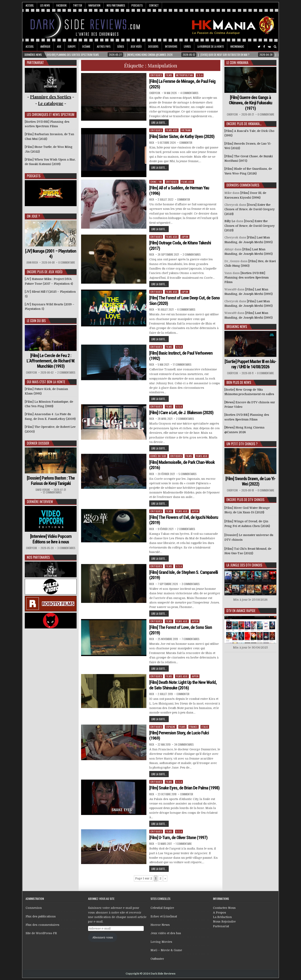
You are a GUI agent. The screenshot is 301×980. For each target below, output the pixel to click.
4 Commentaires (189, 93)
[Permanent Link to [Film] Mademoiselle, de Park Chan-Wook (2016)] (114, 471)
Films (169, 75)
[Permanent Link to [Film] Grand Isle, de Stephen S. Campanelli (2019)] (114, 583)
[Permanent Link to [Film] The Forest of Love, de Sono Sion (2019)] (114, 637)
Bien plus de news (238, 382)
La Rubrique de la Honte (210, 46)
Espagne (170, 726)
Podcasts (137, 5)
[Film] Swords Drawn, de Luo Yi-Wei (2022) (250, 481)
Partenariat (221, 926)
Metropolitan (184, 75)
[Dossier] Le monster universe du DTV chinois (248, 537)
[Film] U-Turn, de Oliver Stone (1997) (178, 837)
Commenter (185, 142)
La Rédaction (222, 917)
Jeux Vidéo (136, 46)
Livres (187, 46)
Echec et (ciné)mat (163, 916)
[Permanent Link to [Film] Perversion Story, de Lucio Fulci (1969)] (114, 742)
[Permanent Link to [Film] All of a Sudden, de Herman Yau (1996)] (114, 204)
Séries (120, 46)
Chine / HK (156, 181)
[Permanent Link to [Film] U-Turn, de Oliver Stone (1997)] (114, 846)
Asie (59, 46)
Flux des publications (41, 916)
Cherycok (154, 93)
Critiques (156, 75)
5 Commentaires (188, 474)
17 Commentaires (182, 364)
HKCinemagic (237, 46)
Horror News (160, 924)
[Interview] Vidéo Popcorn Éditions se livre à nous (50, 539)
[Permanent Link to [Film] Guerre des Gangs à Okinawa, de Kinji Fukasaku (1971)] (250, 80)
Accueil (30, 5)
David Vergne (43, 489)
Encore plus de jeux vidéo (44, 271)
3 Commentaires (191, 584)
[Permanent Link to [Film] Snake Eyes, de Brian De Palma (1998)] (114, 797)
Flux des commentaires (42, 924)
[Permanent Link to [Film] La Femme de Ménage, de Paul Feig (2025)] (114, 97)
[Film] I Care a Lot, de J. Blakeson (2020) (181, 412)
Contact (154, 5)
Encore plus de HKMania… (243, 123)
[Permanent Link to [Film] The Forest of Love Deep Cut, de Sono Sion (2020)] (114, 308)
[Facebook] (264, 46)
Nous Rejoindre (224, 921)
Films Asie (172, 130)
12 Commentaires (52, 492)
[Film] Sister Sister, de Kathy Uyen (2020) (181, 136)
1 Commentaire (184, 843)
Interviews (171, 46)
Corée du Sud (158, 456)
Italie (204, 726)
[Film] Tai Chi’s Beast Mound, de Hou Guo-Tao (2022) (247, 551)
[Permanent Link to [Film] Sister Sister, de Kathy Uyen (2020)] (114, 152)
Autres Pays (104, 46)
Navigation (94, 5)
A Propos (219, 912)
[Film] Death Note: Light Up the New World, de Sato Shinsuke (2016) (183, 685)
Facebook (61, 5)
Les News (45, 5)
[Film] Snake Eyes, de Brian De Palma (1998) (184, 787)
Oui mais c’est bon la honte (46, 381)
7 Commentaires (190, 639)
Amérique (45, 46)
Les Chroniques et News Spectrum (50, 114)
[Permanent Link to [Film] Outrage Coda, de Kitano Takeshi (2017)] (114, 259)
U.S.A (200, 75)
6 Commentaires (186, 309)
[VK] (269, 46)
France (193, 726)
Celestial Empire (162, 907)
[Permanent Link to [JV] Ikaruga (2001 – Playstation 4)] (51, 233)
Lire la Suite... (159, 122)
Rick (151, 142)
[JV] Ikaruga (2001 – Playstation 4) (50, 253)
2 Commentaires (192, 254)
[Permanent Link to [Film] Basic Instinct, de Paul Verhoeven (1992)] (114, 362)
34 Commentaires (184, 744)
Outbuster (157, 958)
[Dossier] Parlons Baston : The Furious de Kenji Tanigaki (51, 480)
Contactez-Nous (224, 907)
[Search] (275, 46)
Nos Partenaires (116, 5)
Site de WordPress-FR (41, 933)
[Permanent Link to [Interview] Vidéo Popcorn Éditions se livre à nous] (51, 519)
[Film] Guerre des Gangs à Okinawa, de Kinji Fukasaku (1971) (250, 103)
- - (50, 103)
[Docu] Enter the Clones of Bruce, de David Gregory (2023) (249, 209)
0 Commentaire (66, 262)
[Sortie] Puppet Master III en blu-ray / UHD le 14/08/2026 (250, 364)
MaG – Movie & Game (166, 950)
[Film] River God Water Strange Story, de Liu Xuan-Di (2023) (247, 510)
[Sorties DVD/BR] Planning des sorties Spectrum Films (246, 277)
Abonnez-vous (102, 937)
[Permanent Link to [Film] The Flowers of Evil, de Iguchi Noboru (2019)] (114, 526)
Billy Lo (229, 221)
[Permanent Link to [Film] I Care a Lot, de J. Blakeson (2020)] (114, 422)
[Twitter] (259, 46)
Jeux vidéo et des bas (165, 933)
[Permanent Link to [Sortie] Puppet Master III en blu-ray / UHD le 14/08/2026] (250, 344)
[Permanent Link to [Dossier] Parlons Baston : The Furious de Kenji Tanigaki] (51, 460)
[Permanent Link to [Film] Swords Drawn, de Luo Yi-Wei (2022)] (250, 461)
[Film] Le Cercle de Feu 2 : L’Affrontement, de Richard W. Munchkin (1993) (51, 361)
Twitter (77, 5)
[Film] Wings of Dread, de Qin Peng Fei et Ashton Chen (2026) (247, 523)
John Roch (32, 262)
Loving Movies (161, 941)
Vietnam (186, 130)
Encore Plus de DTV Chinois (245, 499)
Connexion (34, 907)
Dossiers (153, 46)
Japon (184, 236)
